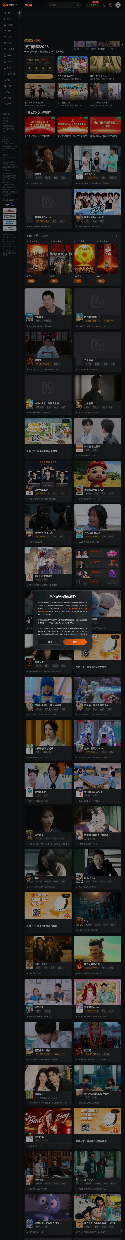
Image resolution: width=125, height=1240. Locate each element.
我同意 (75, 642)
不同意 (50, 642)
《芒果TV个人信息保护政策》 (69, 608)
